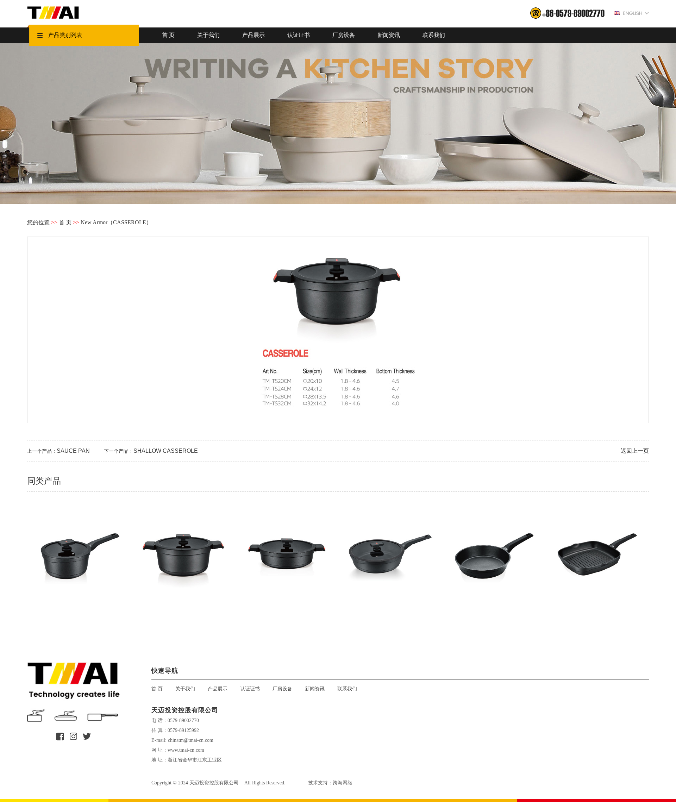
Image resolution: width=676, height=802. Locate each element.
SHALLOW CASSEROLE (165, 451)
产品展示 (253, 35)
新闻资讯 (388, 35)
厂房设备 (343, 35)
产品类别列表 (65, 35)
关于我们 (208, 35)
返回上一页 (635, 451)
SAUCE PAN (73, 451)
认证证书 (298, 35)
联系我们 (434, 35)
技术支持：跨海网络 (330, 782)
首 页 (168, 35)
